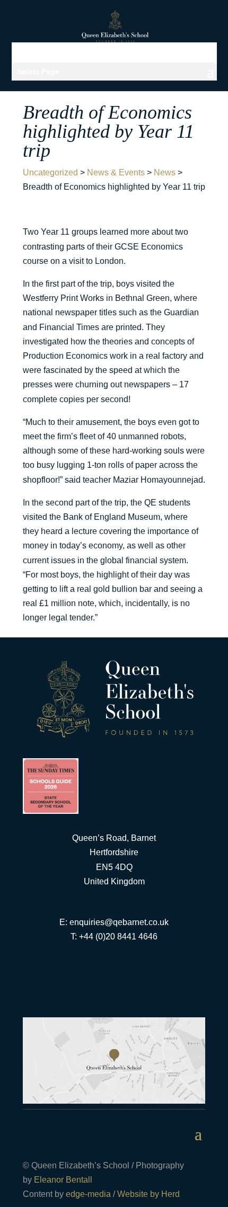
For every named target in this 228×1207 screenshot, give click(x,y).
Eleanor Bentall (63, 1179)
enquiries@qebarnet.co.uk (119, 922)
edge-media (88, 1194)
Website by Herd (148, 1194)
